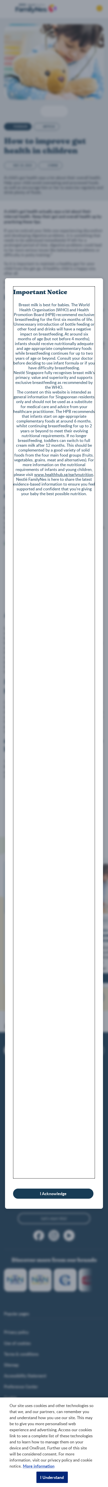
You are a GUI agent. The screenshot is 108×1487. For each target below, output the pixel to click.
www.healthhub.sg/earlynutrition (63, 474)
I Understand (52, 1477)
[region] (54, 1442)
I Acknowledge (53, 1193)
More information (39, 1466)
